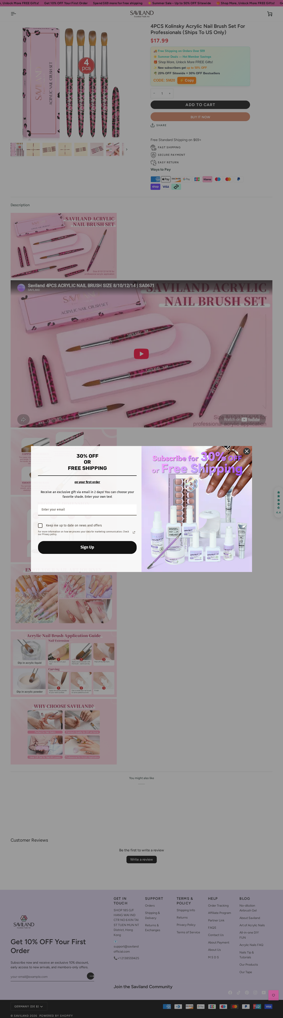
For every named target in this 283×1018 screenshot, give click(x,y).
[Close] (246, 451)
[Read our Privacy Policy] (134, 532)
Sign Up (87, 547)
